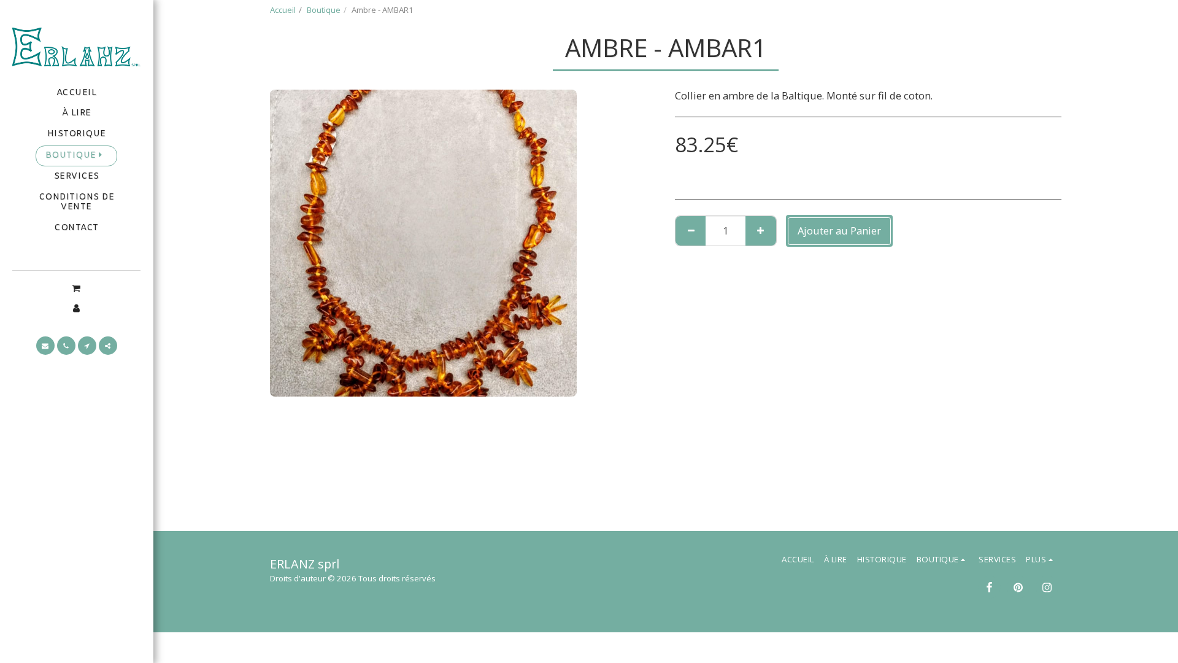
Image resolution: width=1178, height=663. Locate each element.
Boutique (324, 9)
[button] (76, 288)
